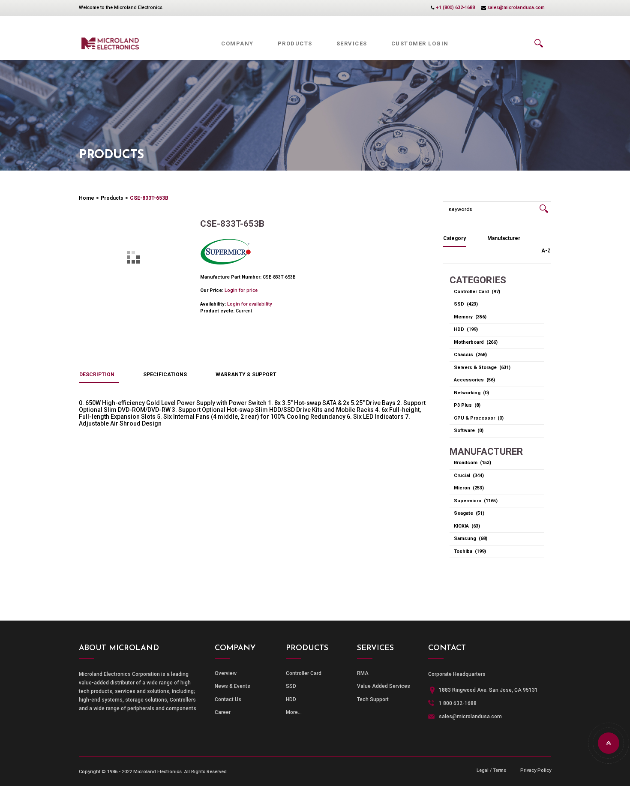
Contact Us (228, 699)
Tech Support (373, 699)
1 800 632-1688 (458, 703)
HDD (291, 699)
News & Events (232, 686)
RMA (363, 673)
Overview (226, 673)
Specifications (165, 375)
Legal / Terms (491, 770)
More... (294, 712)
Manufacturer (503, 238)
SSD (291, 686)
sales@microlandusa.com (516, 7)
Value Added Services (383, 686)
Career (223, 712)
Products (112, 198)
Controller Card (303, 673)
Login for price (241, 290)
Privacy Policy (535, 770)
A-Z (546, 251)
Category (454, 238)
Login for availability (249, 304)
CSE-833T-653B (149, 198)
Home (86, 198)
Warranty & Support (246, 375)
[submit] (544, 208)
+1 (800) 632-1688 (455, 7)
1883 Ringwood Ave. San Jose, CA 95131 (488, 690)
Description (96, 375)
